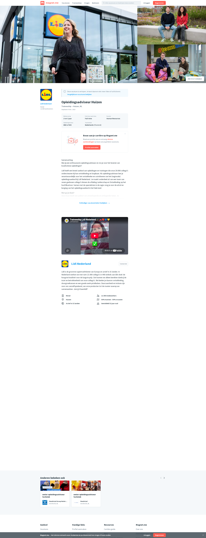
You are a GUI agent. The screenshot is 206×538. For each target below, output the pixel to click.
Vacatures (66, 3)
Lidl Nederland (46, 104)
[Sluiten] (203, 535)
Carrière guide (109, 529)
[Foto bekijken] (68, 44)
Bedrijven (95, 3)
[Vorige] (161, 478)
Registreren (159, 3)
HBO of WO (67, 125)
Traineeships (77, 3)
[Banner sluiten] (125, 134)
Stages (86, 3)
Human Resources (113, 118)
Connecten (123, 264)
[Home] (49, 3)
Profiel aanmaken (91, 147)
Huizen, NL (77, 106)
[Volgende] (164, 478)
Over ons (139, 529)
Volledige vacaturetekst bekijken (93, 203)
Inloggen (146, 3)
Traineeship (66, 106)
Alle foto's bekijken (195, 79)
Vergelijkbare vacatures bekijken (79, 94)
